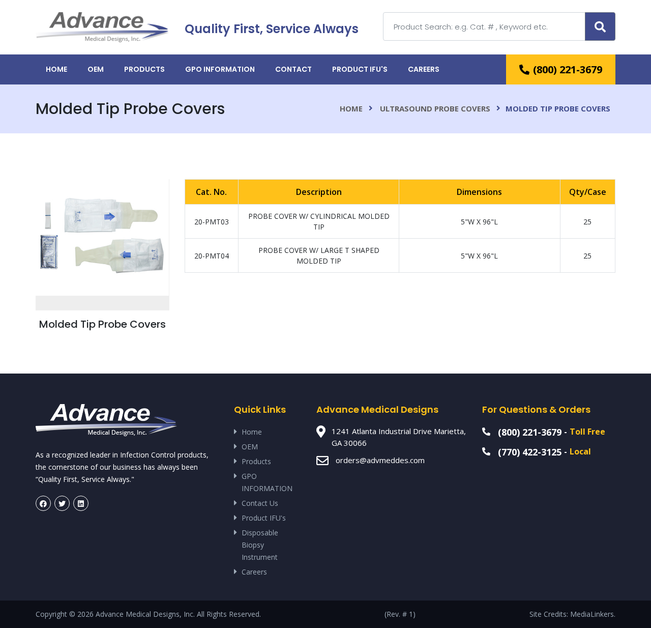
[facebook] (43, 503)
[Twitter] (62, 503)
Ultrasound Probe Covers (435, 108)
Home (56, 69)
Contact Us (260, 503)
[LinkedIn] (80, 503)
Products (144, 69)
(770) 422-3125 (529, 452)
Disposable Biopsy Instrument (260, 545)
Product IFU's (360, 69)
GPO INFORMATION (220, 69)
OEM (95, 69)
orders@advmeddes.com (380, 460)
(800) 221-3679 (567, 69)
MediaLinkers (592, 614)
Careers (423, 69)
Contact (293, 69)
